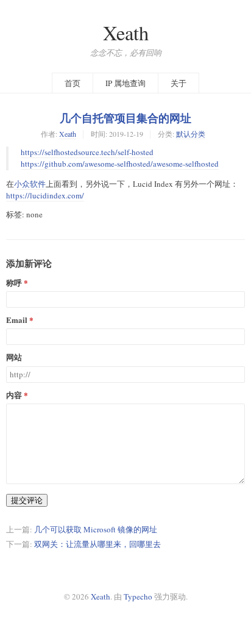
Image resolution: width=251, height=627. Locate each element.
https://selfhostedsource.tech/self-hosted (87, 152)
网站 (14, 357)
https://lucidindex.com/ (45, 195)
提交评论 (27, 500)
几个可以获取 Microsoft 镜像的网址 (95, 529)
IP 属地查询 (125, 83)
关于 (178, 83)
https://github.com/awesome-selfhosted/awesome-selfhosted (120, 163)
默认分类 (190, 134)
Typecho (138, 596)
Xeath (126, 33)
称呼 (14, 283)
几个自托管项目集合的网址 (125, 118)
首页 (72, 83)
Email (16, 320)
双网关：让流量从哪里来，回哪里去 (97, 543)
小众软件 (30, 183)
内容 (14, 395)
